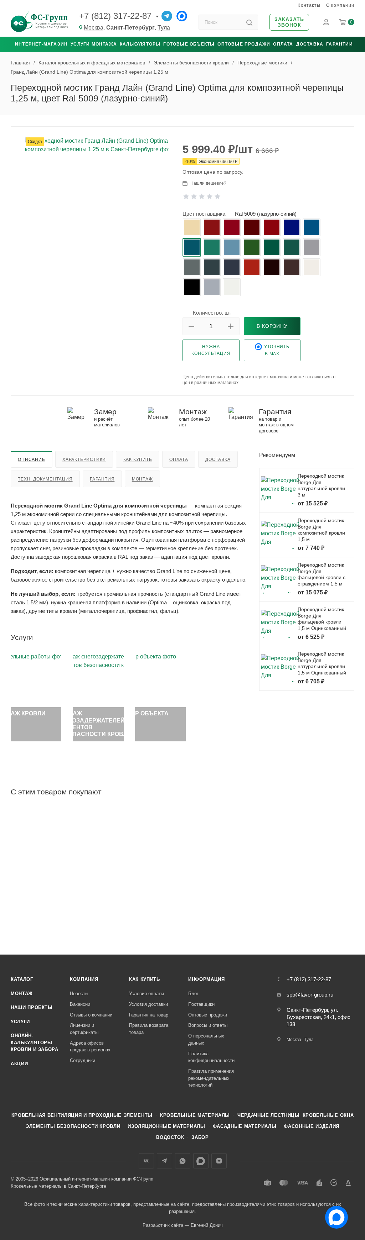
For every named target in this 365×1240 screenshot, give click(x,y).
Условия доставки (148, 1004)
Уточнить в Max (276, 350)
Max (201, 1160)
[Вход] (326, 22)
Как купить (137, 459)
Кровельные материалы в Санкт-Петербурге (58, 1186)
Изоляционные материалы (166, 1126)
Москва (93, 28)
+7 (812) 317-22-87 (115, 16)
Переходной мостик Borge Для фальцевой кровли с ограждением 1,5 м (321, 574)
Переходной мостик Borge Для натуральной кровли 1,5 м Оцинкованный (322, 663)
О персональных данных (206, 1039)
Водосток (170, 1137)
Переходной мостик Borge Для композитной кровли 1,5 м (321, 529)
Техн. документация (45, 479)
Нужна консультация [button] (211, 350)
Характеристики (84, 459)
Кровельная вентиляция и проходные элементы (82, 1115)
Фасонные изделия (311, 1126)
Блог (193, 993)
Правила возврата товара (148, 1029)
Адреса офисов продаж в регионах (90, 1046)
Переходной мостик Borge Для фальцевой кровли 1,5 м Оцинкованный (322, 618)
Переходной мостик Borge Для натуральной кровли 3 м (321, 485)
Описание (31, 459)
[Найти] (249, 22)
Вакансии (80, 1004)
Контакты (309, 5)
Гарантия (102, 479)
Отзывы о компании (91, 1015)
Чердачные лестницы (268, 1115)
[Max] (181, 16)
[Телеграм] (166, 16)
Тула (164, 28)
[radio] (191, 227)
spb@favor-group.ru (310, 995)
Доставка (310, 44)
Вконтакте (146, 1160)
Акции (19, 1063)
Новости (79, 993)
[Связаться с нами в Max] (333, 1214)
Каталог (22, 979)
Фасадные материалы (245, 1126)
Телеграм (164, 1160)
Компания (84, 979)
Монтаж (142, 479)
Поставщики (201, 1004)
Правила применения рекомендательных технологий (211, 1078)
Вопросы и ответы (207, 1025)
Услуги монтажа (94, 44)
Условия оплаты (146, 993)
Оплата (283, 44)
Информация (206, 979)
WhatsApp (182, 1160)
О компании (340, 5)
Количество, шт (212, 313)
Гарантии (339, 44)
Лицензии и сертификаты (84, 1029)
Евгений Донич (207, 1225)
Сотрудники (82, 1060)
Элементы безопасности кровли (73, 1126)
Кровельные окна (328, 1115)
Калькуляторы (140, 44)
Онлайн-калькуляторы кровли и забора (34, 1042)
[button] (289, 22)
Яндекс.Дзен (219, 1160)
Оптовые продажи (243, 44)
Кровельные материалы (195, 1115)
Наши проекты (32, 1007)
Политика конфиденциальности (211, 1057)
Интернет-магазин (41, 44)
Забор (200, 1137)
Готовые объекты (189, 44)
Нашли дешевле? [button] (208, 183)
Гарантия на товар (148, 1015)
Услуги (20, 1021)
